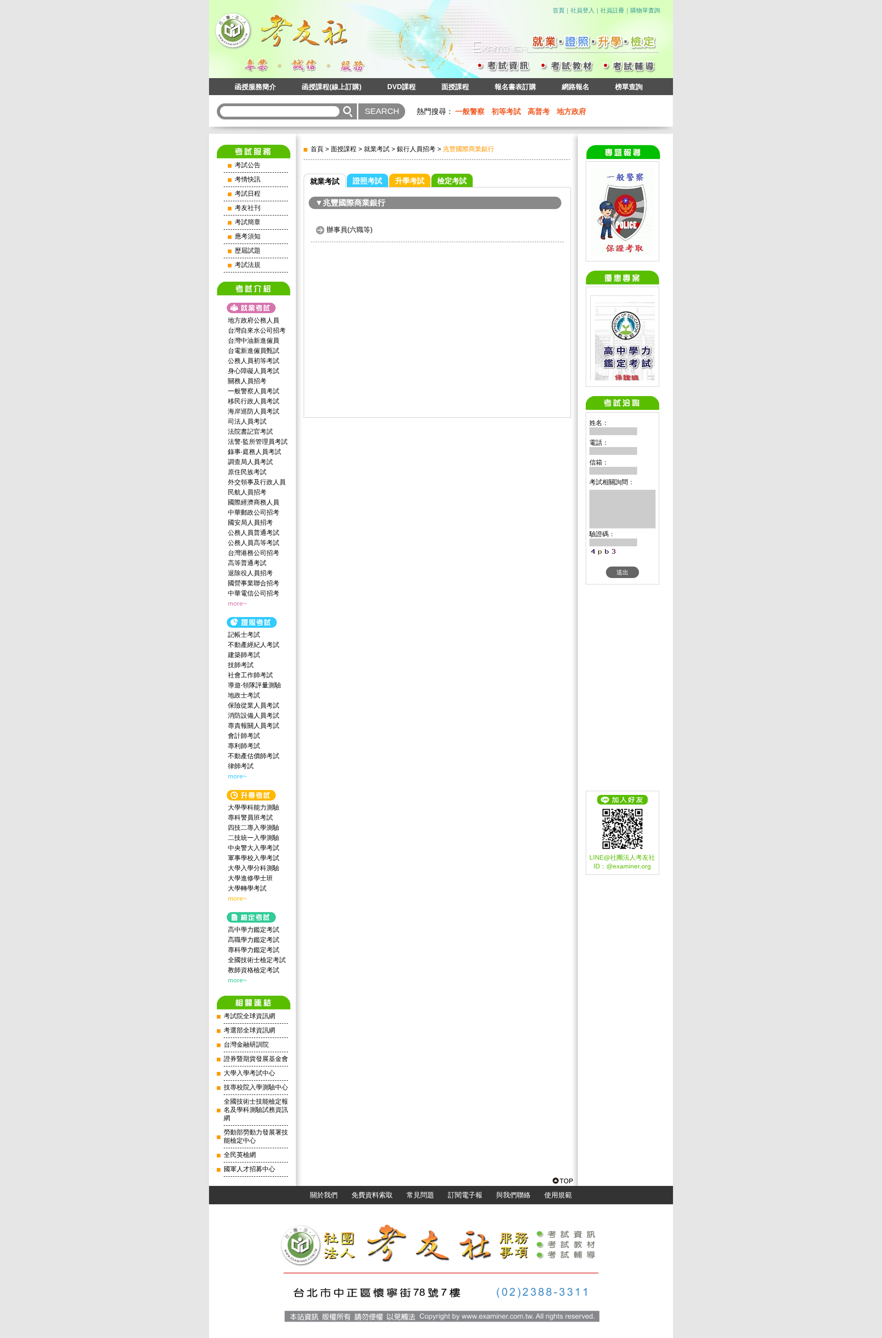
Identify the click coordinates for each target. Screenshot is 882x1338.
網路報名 (575, 87)
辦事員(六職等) (350, 229)
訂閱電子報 (465, 1195)
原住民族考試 (247, 472)
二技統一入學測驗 (253, 837)
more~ (237, 603)
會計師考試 (244, 735)
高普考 (539, 111)
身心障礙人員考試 (253, 370)
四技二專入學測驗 (253, 827)
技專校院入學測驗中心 (256, 1087)
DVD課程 (401, 87)
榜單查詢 (629, 87)
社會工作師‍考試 (250, 675)
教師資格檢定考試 (253, 970)
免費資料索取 (372, 1195)
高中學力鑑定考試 (253, 929)
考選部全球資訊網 (249, 1030)
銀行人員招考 (416, 149)
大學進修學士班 (250, 878)
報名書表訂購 (515, 87)
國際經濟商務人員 (253, 502)
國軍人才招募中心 (249, 1169)
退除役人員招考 (250, 573)
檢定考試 (452, 181)
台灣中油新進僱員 (253, 340)
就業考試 (377, 149)
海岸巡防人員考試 (253, 411)
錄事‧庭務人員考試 (254, 451)
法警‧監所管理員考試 (258, 441)
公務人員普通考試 (253, 532)
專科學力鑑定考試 (253, 949)
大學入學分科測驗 (253, 868)
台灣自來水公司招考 (257, 330)
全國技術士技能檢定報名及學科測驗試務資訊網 (256, 1110)
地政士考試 (244, 695)
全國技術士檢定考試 (257, 960)
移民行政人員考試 (253, 401)
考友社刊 (247, 207)
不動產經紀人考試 (253, 644)
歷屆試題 (247, 250)
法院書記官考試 (250, 431)
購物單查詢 (645, 10)
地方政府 (571, 111)
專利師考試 (244, 745)
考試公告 (247, 165)
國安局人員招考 (250, 522)
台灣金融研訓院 (246, 1044)
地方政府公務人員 (253, 320)
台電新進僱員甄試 (253, 350)
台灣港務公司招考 (253, 552)
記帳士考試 (244, 634)
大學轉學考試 (247, 888)
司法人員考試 (247, 421)
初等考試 (506, 111)
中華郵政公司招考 (253, 512)
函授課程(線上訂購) (332, 87)
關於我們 (324, 1195)
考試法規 (247, 264)
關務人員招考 (247, 381)
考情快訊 (247, 179)
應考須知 (247, 236)
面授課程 (455, 87)
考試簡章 (247, 222)
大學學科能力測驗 (253, 807)
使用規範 (558, 1195)
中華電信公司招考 (253, 593)
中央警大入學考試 (253, 847)
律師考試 (241, 766)
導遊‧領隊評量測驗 (254, 685)
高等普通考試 (247, 563)
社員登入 (582, 10)
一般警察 (470, 111)
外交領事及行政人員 (257, 482)
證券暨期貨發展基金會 (256, 1058)
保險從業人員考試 (253, 705)
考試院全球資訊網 (249, 1016)
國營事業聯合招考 (253, 583)
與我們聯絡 (513, 1195)
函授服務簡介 (255, 87)
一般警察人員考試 (253, 391)
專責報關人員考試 (253, 725)
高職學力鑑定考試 (253, 939)
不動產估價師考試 (253, 756)
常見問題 (420, 1195)
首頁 (559, 10)
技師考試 (241, 665)
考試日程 (247, 193)
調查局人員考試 (250, 461)
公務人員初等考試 (253, 360)
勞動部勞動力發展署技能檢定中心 (256, 1136)
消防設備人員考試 (253, 715)
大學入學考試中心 (249, 1073)
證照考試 (367, 181)
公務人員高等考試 (253, 542)
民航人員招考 (247, 492)
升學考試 (409, 181)
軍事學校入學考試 (253, 858)
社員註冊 (612, 10)
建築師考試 (244, 654)
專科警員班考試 (250, 817)
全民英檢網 (240, 1154)
